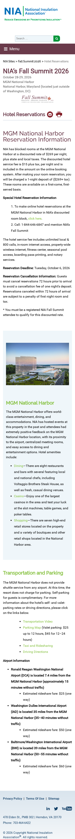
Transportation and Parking (33, 573)
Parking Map (32, 627)
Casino (19, 496)
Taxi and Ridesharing (38, 646)
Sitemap (53, 798)
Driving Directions (35, 652)
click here (34, 218)
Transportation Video (38, 621)
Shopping (21, 520)
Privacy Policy (12, 798)
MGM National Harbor (30, 403)
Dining (18, 466)
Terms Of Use (35, 798)
